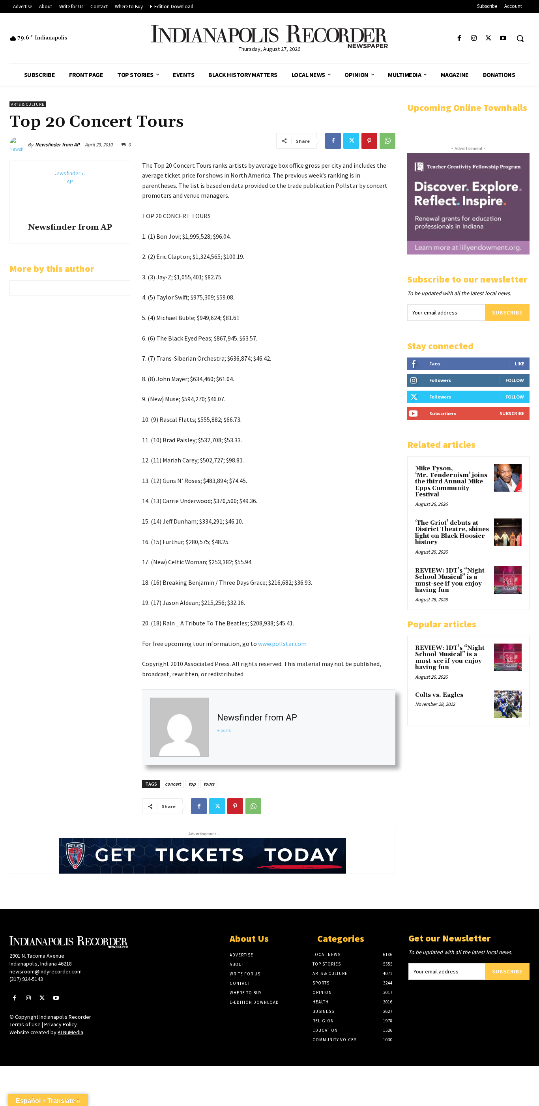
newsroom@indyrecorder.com (45, 971)
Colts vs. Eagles (439, 695)
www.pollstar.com (282, 644)
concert (173, 784)
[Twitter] (488, 38)
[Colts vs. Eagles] (508, 704)
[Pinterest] (369, 141)
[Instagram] (473, 38)
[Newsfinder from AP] (18, 145)
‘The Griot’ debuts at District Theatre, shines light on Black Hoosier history (452, 532)
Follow (514, 380)
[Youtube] (503, 38)
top (192, 784)
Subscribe (507, 312)
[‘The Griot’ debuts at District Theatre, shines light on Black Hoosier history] (508, 532)
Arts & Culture (27, 104)
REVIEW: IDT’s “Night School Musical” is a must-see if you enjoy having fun (450, 580)
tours (209, 784)
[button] (520, 38)
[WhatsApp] (387, 141)
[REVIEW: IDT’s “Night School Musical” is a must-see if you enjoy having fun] (508, 580)
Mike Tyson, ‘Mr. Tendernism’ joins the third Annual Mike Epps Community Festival (451, 481)
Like (519, 364)
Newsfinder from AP (57, 144)
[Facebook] (459, 38)
